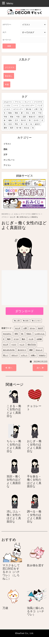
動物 (10, 113)
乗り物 (28, 109)
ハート (15, 105)
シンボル (7, 105)
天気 (27, 113)
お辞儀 (39, 339)
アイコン (18, 102)
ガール (32, 328)
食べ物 (18, 128)
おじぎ (17, 328)
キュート (27, 102)
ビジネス (7, 109)
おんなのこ (7, 333)
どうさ (16, 339)
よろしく (24, 355)
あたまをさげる (9, 350)
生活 (10, 124)
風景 (11, 128)
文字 (5, 154)
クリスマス (38, 102)
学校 (5, 117)
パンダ (39, 105)
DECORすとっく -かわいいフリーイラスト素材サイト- (21, 214)
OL (22, 333)
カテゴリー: (7, 24)
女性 (33, 113)
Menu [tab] (9, 3)
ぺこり (21, 344)
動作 (9, 339)
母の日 (23, 120)
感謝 (31, 350)
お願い (33, 355)
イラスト (7, 143)
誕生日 (37, 124)
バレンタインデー (27, 105)
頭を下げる (32, 344)
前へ (10, 367)
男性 (16, 124)
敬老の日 (32, 117)
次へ (39, 367)
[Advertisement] (25, 287)
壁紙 (16, 113)
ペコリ (13, 344)
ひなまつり (8, 102)
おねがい (42, 355)
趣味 (5, 128)
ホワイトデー (18, 109)
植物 (10, 120)
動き (23, 339)
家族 (11, 117)
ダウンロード (24, 311)
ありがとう (22, 350)
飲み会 (26, 128)
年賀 (18, 117)
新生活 (40, 117)
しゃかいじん (39, 333)
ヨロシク (14, 355)
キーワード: (7, 40)
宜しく (5, 355)
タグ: (4, 32)
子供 (39, 113)
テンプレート (9, 160)
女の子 (40, 328)
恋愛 (24, 117)
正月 (16, 120)
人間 (35, 109)
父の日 (36, 120)
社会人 (29, 333)
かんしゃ (39, 350)
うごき (31, 339)
